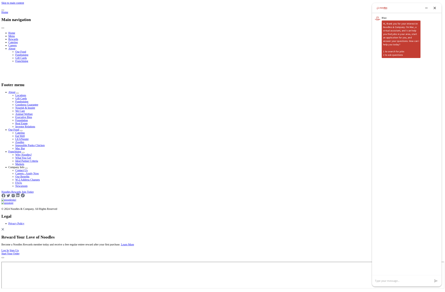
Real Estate (21, 123)
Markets (19, 164)
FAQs (18, 182)
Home (4, 12)
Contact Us (21, 170)
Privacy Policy (16, 223)
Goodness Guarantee (26, 104)
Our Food (20, 51)
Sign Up (14, 250)
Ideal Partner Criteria (26, 160)
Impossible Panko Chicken (30, 145)
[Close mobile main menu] (2, 27)
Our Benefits (22, 176)
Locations (20, 95)
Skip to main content (12, 2)
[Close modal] (2, 257)
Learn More (127, 244)
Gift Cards (21, 57)
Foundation (21, 120)
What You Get (23, 157)
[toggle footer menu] (17, 93)
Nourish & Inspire (25, 107)
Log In (5, 250)
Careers (12, 45)
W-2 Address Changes (27, 179)
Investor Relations (25, 126)
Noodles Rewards (11, 191)
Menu (11, 36)
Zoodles (19, 142)
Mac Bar (20, 148)
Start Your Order (10, 253)
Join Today (28, 191)
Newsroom (21, 185)
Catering (13, 42)
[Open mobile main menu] (2, 10)
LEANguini (22, 139)
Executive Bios (23, 117)
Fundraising (21, 54)
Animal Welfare (24, 114)
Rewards (13, 39)
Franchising (21, 61)
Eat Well (20, 135)
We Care (20, 110)
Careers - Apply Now (27, 173)
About (11, 48)
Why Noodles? (23, 154)
